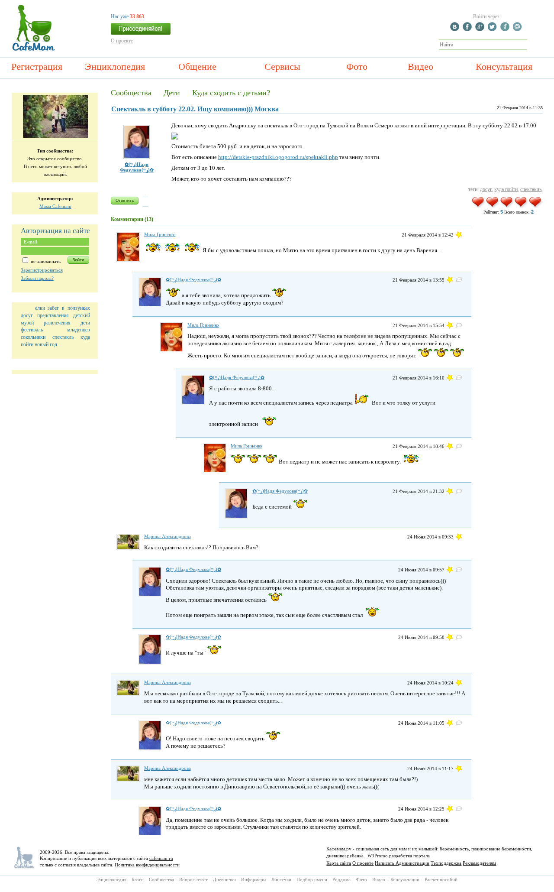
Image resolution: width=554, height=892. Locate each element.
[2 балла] (493, 206)
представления (53, 315)
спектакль (63, 337)
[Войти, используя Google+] (480, 29)
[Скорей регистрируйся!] (141, 31)
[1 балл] (478, 206)
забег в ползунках (69, 308)
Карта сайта (338, 863)
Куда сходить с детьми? (231, 92)
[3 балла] (507, 206)
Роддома (341, 879)
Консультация (504, 66)
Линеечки (281, 879)
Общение (197, 66)
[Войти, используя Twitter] (493, 29)
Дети (172, 92)
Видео (420, 66)
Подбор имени (311, 879)
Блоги (138, 879)
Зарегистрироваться (42, 269)
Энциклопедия (115, 66)
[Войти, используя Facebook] (468, 29)
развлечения (57, 323)
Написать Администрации (402, 863)
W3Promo (377, 855)
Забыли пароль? (37, 278)
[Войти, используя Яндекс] (506, 29)
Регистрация (36, 66)
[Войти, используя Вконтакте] (455, 29)
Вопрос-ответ (193, 879)
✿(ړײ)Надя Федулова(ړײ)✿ (137, 167)
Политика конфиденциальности (147, 864)
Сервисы (282, 66)
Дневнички (224, 879)
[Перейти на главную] (33, 49)
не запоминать (45, 261)
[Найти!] (532, 44)
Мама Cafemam (55, 206)
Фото (356, 66)
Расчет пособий (441, 879)
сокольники (33, 337)
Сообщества (131, 92)
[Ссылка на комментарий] (459, 234)
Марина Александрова (167, 536)
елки (40, 308)
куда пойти (506, 189)
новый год (46, 344)
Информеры (253, 879)
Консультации (404, 879)
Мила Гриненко (160, 234)
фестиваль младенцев (55, 330)
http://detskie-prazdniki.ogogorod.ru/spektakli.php (278, 157)
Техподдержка (446, 863)
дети (85, 323)
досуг (27, 315)
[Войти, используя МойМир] (518, 29)
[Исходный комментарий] (459, 279)
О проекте (122, 41)
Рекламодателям (479, 863)
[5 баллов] (535, 206)
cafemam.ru (161, 858)
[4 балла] (521, 206)
